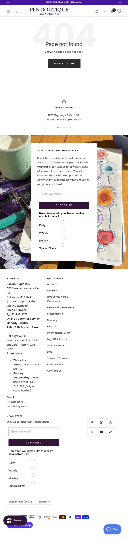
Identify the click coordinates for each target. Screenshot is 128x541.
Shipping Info (55, 313)
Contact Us (54, 370)
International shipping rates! (64, 119)
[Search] (15, 11)
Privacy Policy (55, 364)
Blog (49, 351)
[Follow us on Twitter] (101, 422)
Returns (52, 326)
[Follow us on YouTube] (101, 432)
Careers (52, 290)
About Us (52, 284)
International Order (59, 332)
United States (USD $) (20, 501)
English (43, 501)
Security (52, 320)
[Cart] (112, 11)
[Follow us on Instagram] (110, 422)
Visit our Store (55, 345)
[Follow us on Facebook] (92, 422)
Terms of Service (57, 358)
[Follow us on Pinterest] (92, 432)
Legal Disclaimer (57, 339)
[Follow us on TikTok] (110, 432)
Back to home (64, 63)
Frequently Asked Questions (57, 299)
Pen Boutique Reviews (60, 307)
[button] (97, 11)
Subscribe (64, 205)
